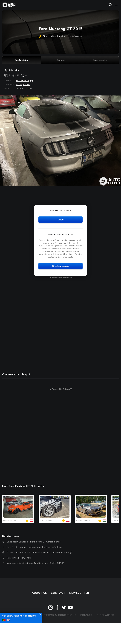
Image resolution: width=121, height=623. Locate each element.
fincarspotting (22, 80)
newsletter (79, 593)
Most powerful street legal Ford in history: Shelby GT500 (35, 563)
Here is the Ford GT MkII (19, 557)
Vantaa (19, 84)
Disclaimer (105, 615)
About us (39, 593)
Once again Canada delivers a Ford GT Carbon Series (33, 541)
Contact (58, 593)
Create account (60, 266)
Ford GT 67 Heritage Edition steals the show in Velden (34, 547)
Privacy (86, 615)
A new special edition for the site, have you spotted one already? (39, 552)
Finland (26, 84)
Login (61, 219)
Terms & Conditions (60, 615)
